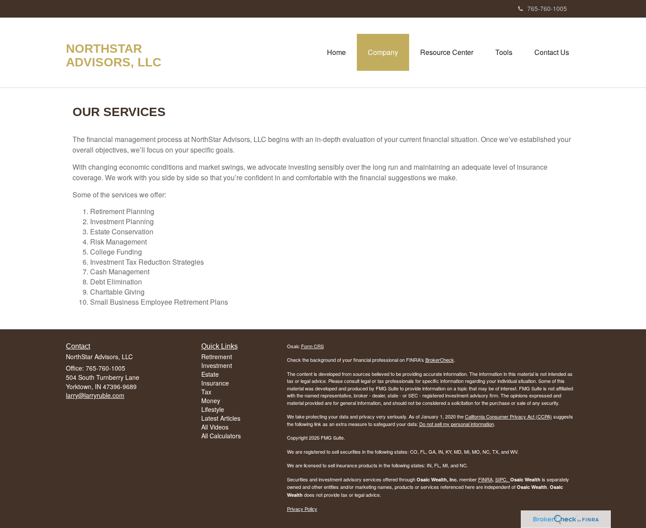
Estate (210, 374)
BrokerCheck (439, 359)
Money (210, 400)
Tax (206, 391)
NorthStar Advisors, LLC (113, 55)
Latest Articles (220, 418)
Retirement (216, 356)
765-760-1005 (547, 8)
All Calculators (221, 435)
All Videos (215, 426)
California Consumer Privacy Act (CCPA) (508, 416)
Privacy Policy (302, 508)
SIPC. (502, 479)
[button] (383, 52)
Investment (216, 365)
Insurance (215, 383)
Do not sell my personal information (456, 423)
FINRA (485, 479)
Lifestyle (212, 409)
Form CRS (312, 346)
